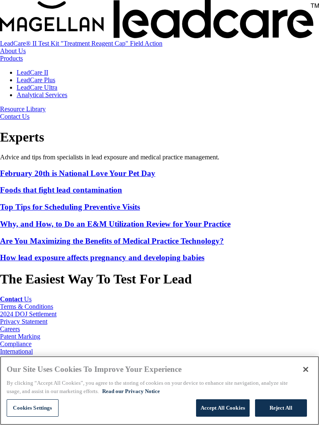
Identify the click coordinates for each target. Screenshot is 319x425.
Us (16, 299)
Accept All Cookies (223, 408)
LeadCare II (32, 72)
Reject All (281, 408)
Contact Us (14, 116)
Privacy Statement (23, 321)
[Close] (306, 369)
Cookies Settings (32, 408)
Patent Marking (20, 336)
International (16, 351)
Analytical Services (42, 94)
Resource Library (23, 108)
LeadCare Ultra (37, 87)
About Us (13, 50)
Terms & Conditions (26, 306)
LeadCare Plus (36, 79)
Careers (10, 328)
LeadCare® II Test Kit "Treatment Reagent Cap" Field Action (81, 43)
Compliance (16, 343)
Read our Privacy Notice (131, 391)
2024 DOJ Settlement (28, 314)
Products (11, 58)
